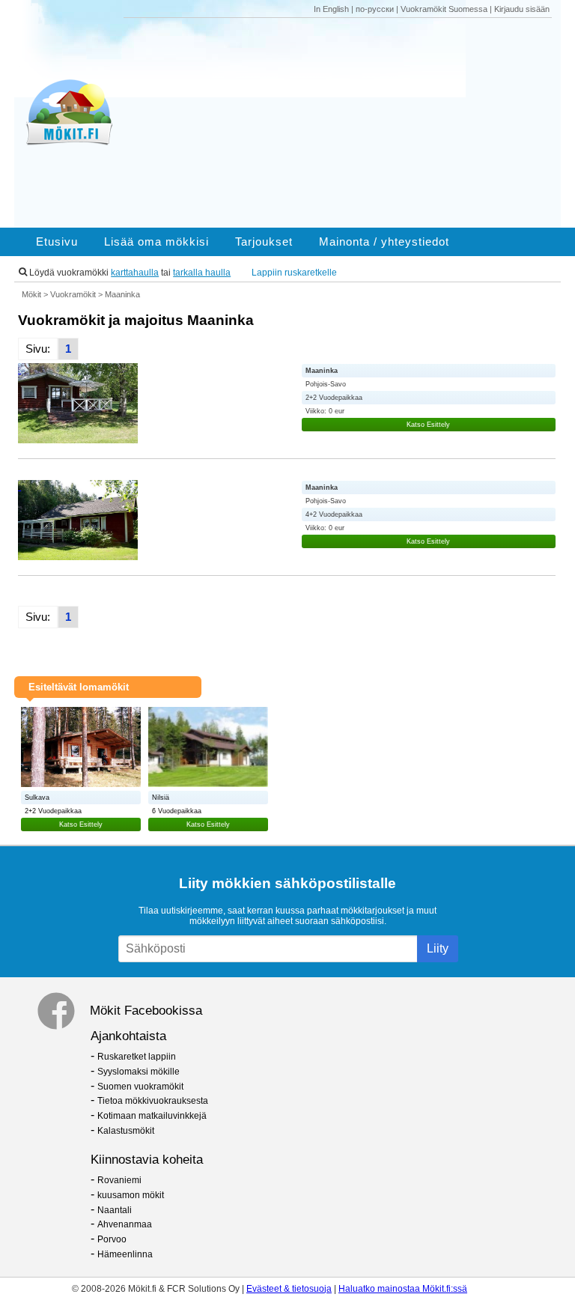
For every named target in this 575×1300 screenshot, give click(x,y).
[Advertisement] (343, 123)
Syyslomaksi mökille (138, 1071)
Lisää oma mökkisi (156, 242)
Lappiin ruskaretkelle (294, 272)
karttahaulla (135, 272)
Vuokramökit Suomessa (444, 8)
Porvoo (112, 1239)
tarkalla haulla (202, 272)
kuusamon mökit (130, 1195)
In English (331, 8)
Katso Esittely (428, 424)
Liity (437, 948)
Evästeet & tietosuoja (289, 1289)
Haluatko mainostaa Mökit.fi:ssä (402, 1289)
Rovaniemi (119, 1180)
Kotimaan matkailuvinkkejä (152, 1116)
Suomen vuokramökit (140, 1086)
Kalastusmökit (125, 1131)
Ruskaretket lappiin (136, 1056)
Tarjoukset (264, 242)
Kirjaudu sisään (522, 8)
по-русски (375, 8)
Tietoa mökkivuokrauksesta (152, 1101)
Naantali (114, 1210)
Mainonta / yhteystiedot (384, 242)
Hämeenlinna (125, 1254)
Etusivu (57, 242)
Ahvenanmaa (124, 1224)
